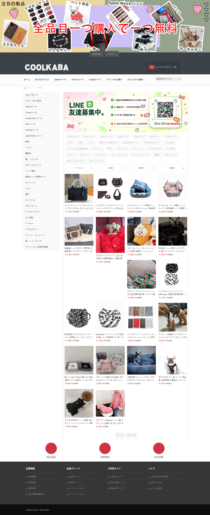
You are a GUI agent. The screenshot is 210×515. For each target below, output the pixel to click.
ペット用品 (38, 88)
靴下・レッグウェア (75, 161)
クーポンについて (76, 488)
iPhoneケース (31, 107)
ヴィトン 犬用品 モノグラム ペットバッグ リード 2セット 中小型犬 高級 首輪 (172, 337)
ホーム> (30, 88)
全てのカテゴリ (42, 79)
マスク (91, 143)
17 (129, 435)
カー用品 (29, 218)
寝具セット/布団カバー (35, 177)
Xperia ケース (139, 136)
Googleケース (95, 79)
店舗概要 (31, 477)
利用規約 (31, 482)
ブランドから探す (114, 79)
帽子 (27, 194)
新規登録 (97, 54)
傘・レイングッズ (33, 241)
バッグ (28, 147)
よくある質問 (156, 488)
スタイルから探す (135, 79)
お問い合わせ (156, 482)
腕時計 (28, 153)
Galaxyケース (78, 79)
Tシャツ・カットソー (35, 235)
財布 (27, 142)
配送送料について (117, 488)
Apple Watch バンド (33, 136)
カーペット (30, 182)
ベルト (28, 188)
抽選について (74, 482)
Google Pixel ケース (34, 118)
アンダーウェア (32, 212)
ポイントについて (76, 494)
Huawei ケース (106, 136)
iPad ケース (30, 124)
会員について (74, 477)
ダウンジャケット (33, 165)
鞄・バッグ (85, 155)
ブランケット (31, 206)
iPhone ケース (73, 136)
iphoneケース (60, 79)
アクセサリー (31, 229)
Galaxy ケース (89, 136)
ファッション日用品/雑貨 (36, 247)
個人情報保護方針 (35, 494)
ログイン (112, 54)
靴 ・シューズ (31, 159)
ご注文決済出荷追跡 (159, 477)
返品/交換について (117, 482)
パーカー (29, 223)
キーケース (30, 200)
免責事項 (31, 488)
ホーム (27, 79)
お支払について (116, 477)
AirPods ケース (32, 130)
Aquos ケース (123, 136)
